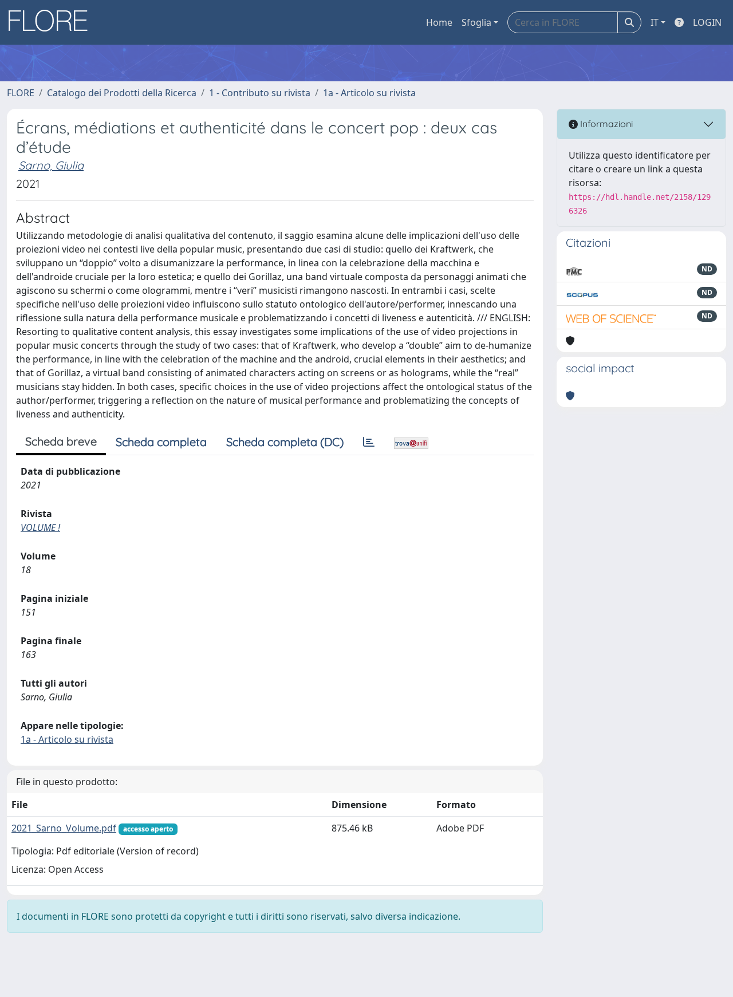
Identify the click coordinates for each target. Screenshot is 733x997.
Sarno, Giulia (51, 165)
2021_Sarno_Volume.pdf (63, 828)
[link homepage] (52, 22)
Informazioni (605, 123)
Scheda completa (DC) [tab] (285, 442)
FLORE (20, 92)
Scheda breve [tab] (61, 441)
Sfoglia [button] (476, 22)
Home (439, 22)
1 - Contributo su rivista (259, 92)
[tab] (368, 442)
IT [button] (655, 22)
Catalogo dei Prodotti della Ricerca (121, 92)
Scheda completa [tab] (161, 442)
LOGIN (707, 22)
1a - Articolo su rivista (369, 92)
